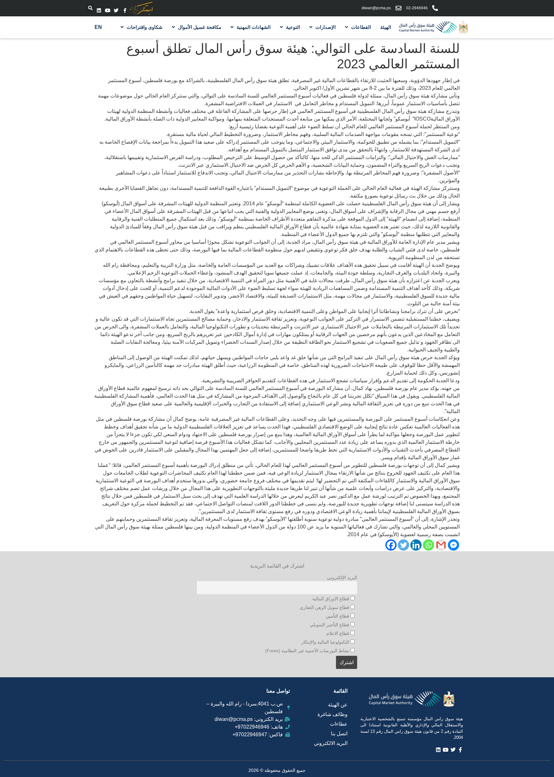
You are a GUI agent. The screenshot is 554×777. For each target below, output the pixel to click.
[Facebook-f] (125, 10)
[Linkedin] (99, 10)
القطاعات (361, 27)
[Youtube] (107, 10)
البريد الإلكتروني (342, 577)
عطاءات (339, 724)
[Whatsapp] (428, 545)
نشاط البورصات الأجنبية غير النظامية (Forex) (307, 650)
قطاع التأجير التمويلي (330, 624)
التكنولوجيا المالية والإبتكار (325, 642)
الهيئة (385, 27)
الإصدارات (325, 27)
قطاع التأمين (338, 616)
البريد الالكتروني (331, 743)
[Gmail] (441, 545)
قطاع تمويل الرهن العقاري (325, 607)
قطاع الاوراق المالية (331, 598)
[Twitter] (116, 10)
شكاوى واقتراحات (145, 27)
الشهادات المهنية (254, 27)
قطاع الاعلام (338, 633)
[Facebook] (391, 545)
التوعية (293, 27)
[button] (90, 8)
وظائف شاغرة (332, 714)
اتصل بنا (339, 733)
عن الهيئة (338, 704)
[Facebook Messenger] (453, 545)
